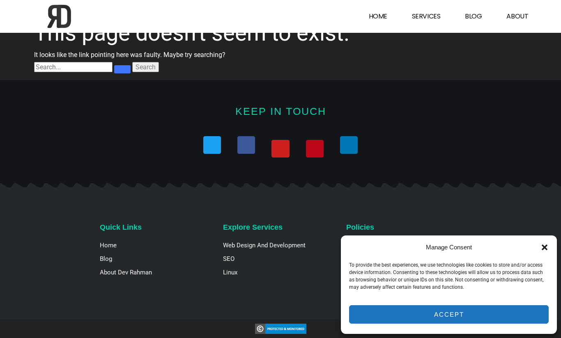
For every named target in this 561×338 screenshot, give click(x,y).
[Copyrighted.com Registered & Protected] (280, 328)
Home (378, 16)
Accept (449, 314)
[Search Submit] (122, 69)
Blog (473, 16)
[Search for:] (83, 67)
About (517, 16)
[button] (544, 247)
